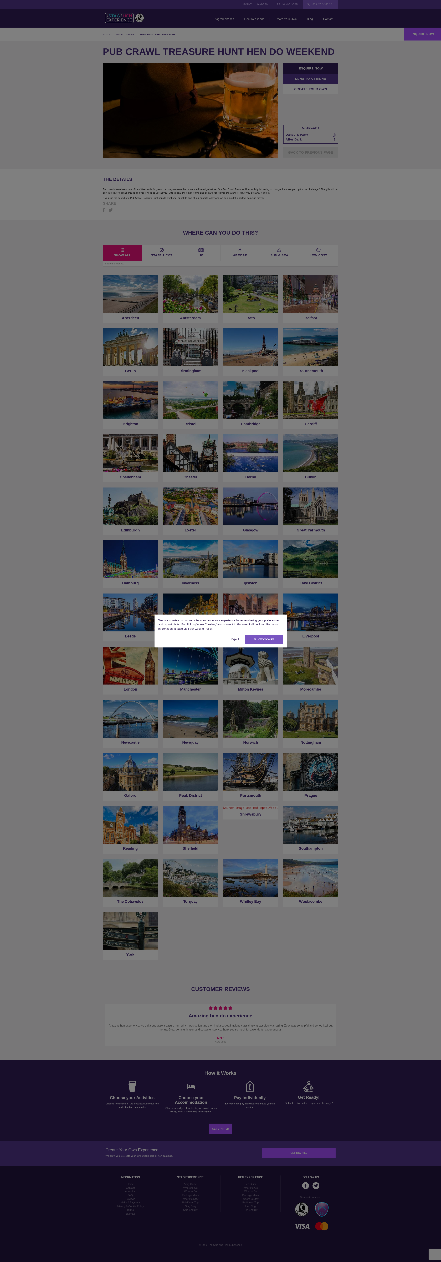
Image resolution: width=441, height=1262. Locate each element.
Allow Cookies (264, 639)
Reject (235, 639)
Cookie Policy (203, 628)
